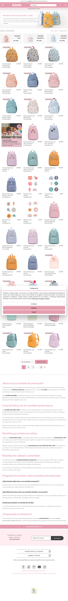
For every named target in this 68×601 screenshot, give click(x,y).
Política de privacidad (18, 560)
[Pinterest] (34, 567)
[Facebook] (23, 567)
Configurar (34, 304)
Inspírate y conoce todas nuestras (15, 537)
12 (41, 367)
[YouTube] (39, 567)
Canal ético (52, 560)
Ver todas (16, 40)
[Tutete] (18, 5)
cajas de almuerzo (16, 520)
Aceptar (34, 312)
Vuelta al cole (3, 30)
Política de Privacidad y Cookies (40, 298)
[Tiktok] (28, 567)
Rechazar (34, 308)
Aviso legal (36, 560)
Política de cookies (28, 560)
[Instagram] (44, 567)
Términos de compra (44, 560)
